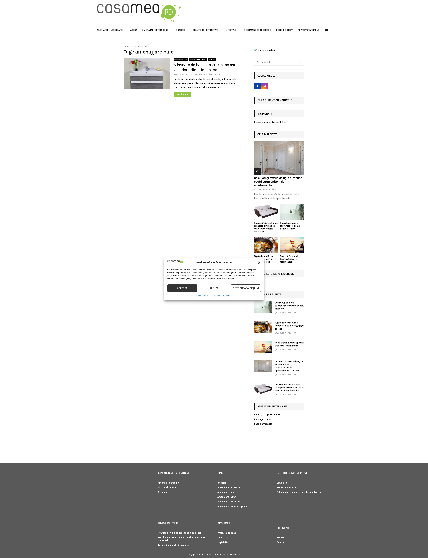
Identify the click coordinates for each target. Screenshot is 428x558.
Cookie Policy (202, 296)
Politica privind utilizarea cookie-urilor (179, 532)
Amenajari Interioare (110, 30)
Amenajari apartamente (267, 414)
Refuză (214, 288)
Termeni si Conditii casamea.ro (175, 545)
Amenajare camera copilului (232, 506)
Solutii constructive (205, 30)
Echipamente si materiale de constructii (299, 492)
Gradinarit (164, 492)
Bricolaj (221, 482)
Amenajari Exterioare (155, 30)
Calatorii (281, 542)
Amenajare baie (180, 59)
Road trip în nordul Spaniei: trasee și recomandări (289, 259)
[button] (259, 262)
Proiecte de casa (226, 533)
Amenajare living (226, 497)
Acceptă (182, 288)
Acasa (133, 30)
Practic (180, 30)
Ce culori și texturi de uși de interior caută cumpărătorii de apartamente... (278, 181)
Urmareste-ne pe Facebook (275, 273)
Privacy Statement (222, 296)
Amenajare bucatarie (228, 487)
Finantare (222, 537)
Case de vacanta (263, 424)
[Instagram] (327, 30)
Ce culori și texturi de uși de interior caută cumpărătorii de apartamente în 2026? (289, 366)
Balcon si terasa (167, 487)
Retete (280, 537)
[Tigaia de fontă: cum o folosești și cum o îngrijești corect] (266, 245)
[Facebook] (323, 30)
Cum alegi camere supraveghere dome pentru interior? (290, 226)
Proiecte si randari (287, 487)
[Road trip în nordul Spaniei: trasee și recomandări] (292, 245)
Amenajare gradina (168, 482)
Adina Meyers (182, 74)
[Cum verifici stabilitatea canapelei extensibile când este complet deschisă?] (266, 212)
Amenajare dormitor (228, 501)
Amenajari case (262, 419)
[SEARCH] (300, 62)
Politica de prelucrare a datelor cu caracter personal (182, 539)
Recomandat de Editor (257, 30)
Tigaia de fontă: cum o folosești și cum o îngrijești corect (265, 259)
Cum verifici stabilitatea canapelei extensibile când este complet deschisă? (266, 227)
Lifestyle (231, 30)
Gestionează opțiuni (246, 288)
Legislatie (222, 542)
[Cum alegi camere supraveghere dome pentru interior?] (292, 212)
